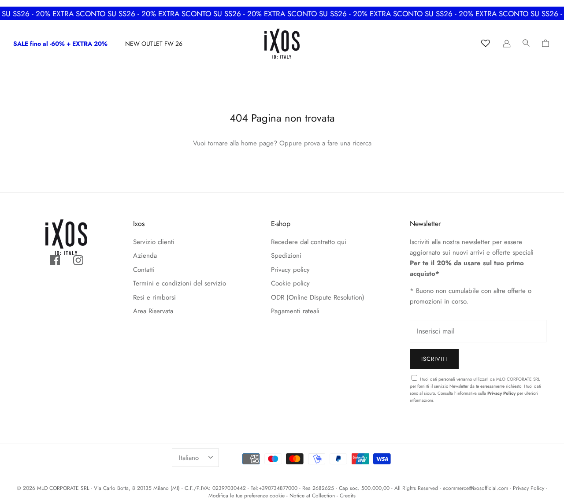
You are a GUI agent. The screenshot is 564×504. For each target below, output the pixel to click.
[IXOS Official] (282, 44)
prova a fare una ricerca (337, 143)
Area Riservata (153, 311)
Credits (348, 496)
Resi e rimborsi (154, 297)
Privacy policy (290, 269)
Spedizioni (286, 255)
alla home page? (253, 143)
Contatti (144, 269)
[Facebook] (55, 260)
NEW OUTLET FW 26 (153, 43)
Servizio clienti (153, 242)
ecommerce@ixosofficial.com (475, 488)
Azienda (145, 255)
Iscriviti (434, 359)
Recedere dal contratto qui (308, 242)
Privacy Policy (501, 393)
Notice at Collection (312, 496)
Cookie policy (290, 283)
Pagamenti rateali (295, 311)
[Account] (506, 43)
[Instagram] (78, 260)
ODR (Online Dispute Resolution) (317, 297)
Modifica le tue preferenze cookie (246, 496)
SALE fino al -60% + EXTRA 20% (60, 43)
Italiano (189, 458)
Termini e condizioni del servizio (179, 283)
